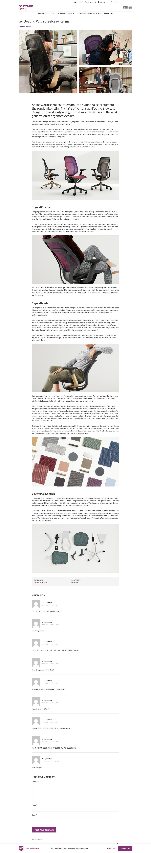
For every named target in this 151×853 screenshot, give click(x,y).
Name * (34, 805)
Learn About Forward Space (88, 13)
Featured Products (45, 13)
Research (29, 26)
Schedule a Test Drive (66, 13)
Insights (22, 26)
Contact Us (79, 2)
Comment (35, 782)
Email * (34, 815)
